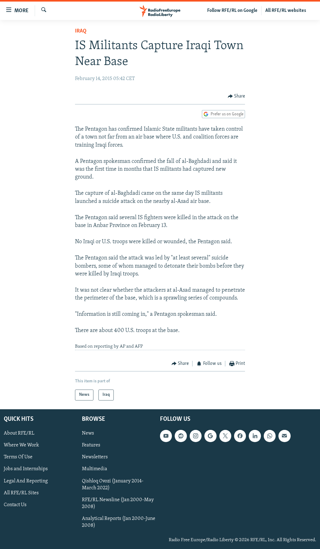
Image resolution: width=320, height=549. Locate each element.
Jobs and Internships (26, 468)
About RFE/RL (19, 433)
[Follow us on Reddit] (181, 436)
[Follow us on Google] (210, 436)
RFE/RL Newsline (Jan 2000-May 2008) (118, 503)
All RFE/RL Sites (21, 492)
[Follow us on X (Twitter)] (225, 436)
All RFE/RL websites (285, 10)
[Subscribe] (284, 436)
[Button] (236, 96)
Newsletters (95, 457)
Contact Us (15, 504)
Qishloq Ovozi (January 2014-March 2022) (112, 484)
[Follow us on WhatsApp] (270, 436)
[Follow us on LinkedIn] (255, 436)
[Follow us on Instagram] (196, 436)
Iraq (81, 31)
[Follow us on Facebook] (240, 436)
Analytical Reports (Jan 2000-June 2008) (118, 522)
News (88, 433)
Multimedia (94, 468)
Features (91, 445)
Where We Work (21, 445)
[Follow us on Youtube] (166, 436)
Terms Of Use (18, 457)
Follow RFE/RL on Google (232, 10)
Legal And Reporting (26, 480)
